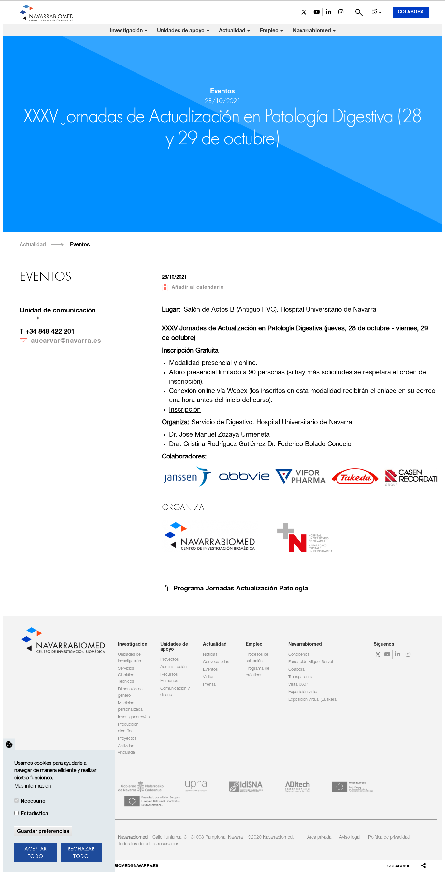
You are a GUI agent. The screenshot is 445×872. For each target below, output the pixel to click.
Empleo (270, 30)
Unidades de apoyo (181, 30)
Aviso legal (349, 837)
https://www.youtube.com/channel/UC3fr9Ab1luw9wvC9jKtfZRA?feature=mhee (316, 12)
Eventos (80, 244)
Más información (32, 786)
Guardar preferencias (43, 831)
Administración (173, 667)
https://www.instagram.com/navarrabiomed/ (341, 12)
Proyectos (127, 738)
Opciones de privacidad (9, 744)
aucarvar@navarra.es (66, 341)
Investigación (127, 30)
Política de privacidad (389, 837)
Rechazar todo (81, 853)
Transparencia (301, 677)
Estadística (34, 813)
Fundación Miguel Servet (310, 662)
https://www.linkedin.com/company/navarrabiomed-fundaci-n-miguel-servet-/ (328, 12)
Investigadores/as (134, 717)
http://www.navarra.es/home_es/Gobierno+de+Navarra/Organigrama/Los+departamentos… (304, 537)
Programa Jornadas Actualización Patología (240, 588)
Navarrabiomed (312, 30)
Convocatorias (216, 662)
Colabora (411, 12)
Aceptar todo (36, 853)
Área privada (319, 837)
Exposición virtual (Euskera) (312, 699)
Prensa (209, 684)
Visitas (208, 677)
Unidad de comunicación (58, 310)
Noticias (210, 654)
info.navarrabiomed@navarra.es (121, 866)
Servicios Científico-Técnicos (127, 675)
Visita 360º (297, 684)
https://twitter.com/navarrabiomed (304, 12)
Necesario (33, 801)
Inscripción (185, 409)
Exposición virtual (303, 692)
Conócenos (298, 654)
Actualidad (233, 30)
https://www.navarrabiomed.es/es (210, 536)
